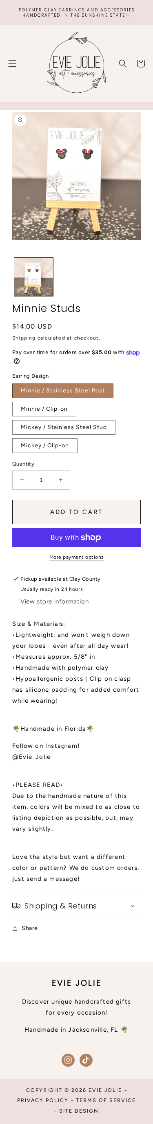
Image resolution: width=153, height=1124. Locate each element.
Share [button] (30, 928)
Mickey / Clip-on (45, 445)
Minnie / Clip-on (44, 408)
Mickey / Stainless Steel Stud (64, 427)
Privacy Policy (43, 1100)
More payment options (76, 557)
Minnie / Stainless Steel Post (63, 390)
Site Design (79, 1111)
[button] (12, 63)
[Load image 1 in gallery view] (33, 277)
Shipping (24, 338)
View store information (54, 601)
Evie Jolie (105, 1090)
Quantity (23, 464)
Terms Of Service (106, 1100)
